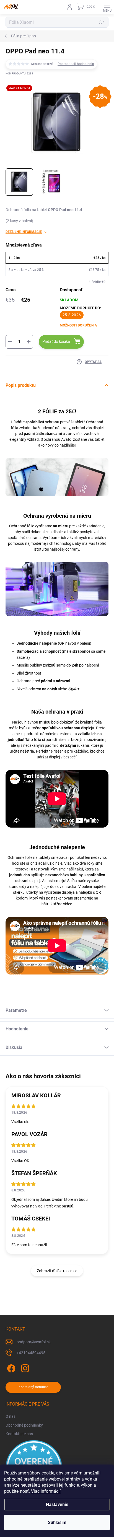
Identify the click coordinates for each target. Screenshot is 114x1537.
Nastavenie (57, 1504)
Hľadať (101, 22)
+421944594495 (31, 1353)
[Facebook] (10, 1367)
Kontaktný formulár (33, 1387)
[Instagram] (24, 1367)
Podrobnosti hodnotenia (76, 64)
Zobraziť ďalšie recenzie (57, 1271)
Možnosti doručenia (78, 325)
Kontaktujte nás (19, 1434)
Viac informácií (46, 1491)
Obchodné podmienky (24, 1425)
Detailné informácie (24, 232)
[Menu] (107, 7)
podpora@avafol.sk (34, 1342)
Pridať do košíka (56, 341)
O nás (10, 1416)
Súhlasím (57, 1522)
